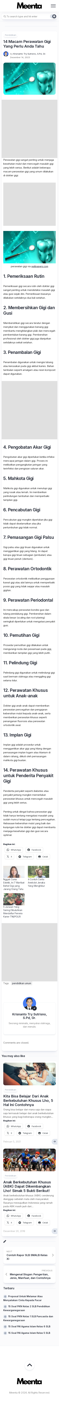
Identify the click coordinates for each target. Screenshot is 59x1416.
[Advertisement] (29, 129)
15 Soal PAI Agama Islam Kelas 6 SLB (29, 1326)
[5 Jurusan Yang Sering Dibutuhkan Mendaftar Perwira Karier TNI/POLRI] (14, 899)
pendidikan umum (21, 983)
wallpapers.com (39, 266)
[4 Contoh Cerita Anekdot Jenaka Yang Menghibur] (38, 872)
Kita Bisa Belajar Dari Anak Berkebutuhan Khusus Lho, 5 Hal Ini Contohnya (28, 1100)
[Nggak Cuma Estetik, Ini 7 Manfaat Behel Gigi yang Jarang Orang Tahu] (14, 872)
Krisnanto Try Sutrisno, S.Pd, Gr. (29, 53)
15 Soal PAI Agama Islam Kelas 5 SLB (29, 1333)
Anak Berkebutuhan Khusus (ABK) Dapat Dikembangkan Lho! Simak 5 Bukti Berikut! (27, 1186)
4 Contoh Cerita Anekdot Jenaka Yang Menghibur (36, 882)
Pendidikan (10, 35)
